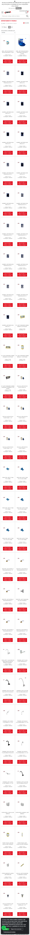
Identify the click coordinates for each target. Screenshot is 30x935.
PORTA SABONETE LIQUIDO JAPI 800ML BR (8, 874)
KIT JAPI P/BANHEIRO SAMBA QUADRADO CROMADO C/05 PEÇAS (7, 387)
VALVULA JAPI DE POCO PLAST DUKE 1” (22, 417)
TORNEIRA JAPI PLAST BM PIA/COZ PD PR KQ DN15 (8, 691)
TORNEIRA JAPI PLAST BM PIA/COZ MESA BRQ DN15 (22, 691)
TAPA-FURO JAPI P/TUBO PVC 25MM (7, 478)
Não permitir (12, 8)
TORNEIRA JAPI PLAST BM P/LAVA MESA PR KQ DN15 (8, 752)
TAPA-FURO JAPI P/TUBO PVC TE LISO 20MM (22, 478)
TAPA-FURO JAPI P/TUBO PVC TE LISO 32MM (7, 539)
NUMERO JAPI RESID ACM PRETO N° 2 (22, 82)
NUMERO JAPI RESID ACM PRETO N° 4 (7, 204)
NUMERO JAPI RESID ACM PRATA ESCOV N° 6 (22, 204)
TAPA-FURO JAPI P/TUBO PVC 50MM (7, 508)
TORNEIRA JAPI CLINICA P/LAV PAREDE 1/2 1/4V (7, 782)
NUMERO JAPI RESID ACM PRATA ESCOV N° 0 (22, 295)
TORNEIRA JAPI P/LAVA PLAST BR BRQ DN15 (22, 661)
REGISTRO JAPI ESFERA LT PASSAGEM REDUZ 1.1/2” (22, 630)
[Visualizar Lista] (12, 27)
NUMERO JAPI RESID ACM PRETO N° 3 (7, 112)
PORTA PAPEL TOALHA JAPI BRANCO (8, 813)
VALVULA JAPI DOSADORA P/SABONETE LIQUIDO (22, 874)
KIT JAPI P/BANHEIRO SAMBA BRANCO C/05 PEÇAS (22, 326)
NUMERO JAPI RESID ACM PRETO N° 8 (7, 143)
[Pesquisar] (27, 16)
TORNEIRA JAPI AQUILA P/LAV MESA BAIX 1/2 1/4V (22, 752)
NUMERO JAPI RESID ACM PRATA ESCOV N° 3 (22, 265)
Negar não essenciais (16, 929)
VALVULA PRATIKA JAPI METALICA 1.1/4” (22, 904)
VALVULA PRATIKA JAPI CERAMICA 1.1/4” (8, 904)
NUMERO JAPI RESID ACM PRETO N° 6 (22, 112)
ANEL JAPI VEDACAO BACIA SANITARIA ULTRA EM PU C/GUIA (22, 52)
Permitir (18, 8)
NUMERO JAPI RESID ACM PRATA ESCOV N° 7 (7, 265)
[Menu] (2, 12)
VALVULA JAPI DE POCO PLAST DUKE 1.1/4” (7, 417)
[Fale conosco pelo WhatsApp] (3, 928)
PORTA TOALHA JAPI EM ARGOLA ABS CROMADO (7, 843)
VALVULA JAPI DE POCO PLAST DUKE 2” (22, 447)
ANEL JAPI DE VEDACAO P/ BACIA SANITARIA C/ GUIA (8, 52)
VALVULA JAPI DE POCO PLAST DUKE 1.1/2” (7, 447)
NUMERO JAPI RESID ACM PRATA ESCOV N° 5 (7, 234)
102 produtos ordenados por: (8, 30)
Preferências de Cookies (9, 932)
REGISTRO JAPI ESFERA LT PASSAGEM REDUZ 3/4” (22, 569)
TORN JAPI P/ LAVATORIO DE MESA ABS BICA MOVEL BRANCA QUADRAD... (7, 661)
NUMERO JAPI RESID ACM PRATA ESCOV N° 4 (22, 234)
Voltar (26, 23)
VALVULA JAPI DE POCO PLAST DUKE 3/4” (22, 386)
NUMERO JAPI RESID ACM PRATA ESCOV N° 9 (7, 295)
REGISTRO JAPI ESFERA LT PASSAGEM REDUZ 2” (8, 630)
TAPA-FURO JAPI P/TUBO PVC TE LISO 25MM (22, 508)
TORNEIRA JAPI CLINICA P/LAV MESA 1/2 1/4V (8, 722)
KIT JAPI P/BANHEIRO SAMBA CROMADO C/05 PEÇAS (7, 356)
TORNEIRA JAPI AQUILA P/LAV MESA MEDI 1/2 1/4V (22, 722)
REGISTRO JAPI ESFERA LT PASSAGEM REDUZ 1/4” (8, 569)
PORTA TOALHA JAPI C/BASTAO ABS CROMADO (22, 843)
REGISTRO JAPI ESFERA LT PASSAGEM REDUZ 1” (8, 600)
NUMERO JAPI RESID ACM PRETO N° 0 (22, 173)
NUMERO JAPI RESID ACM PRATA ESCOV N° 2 (7, 173)
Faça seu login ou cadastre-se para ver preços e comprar (8, 61)
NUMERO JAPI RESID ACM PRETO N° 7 (22, 143)
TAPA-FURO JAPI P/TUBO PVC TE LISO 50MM (22, 539)
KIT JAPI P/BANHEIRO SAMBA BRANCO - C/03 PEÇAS (22, 356)
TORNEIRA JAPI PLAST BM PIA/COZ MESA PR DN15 (22, 782)
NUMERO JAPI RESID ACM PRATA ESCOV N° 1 (7, 82)
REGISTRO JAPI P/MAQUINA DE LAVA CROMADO (22, 600)
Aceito (5, 929)
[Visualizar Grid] (9, 27)
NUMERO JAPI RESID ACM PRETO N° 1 (7, 326)
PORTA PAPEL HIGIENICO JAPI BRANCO (22, 813)
